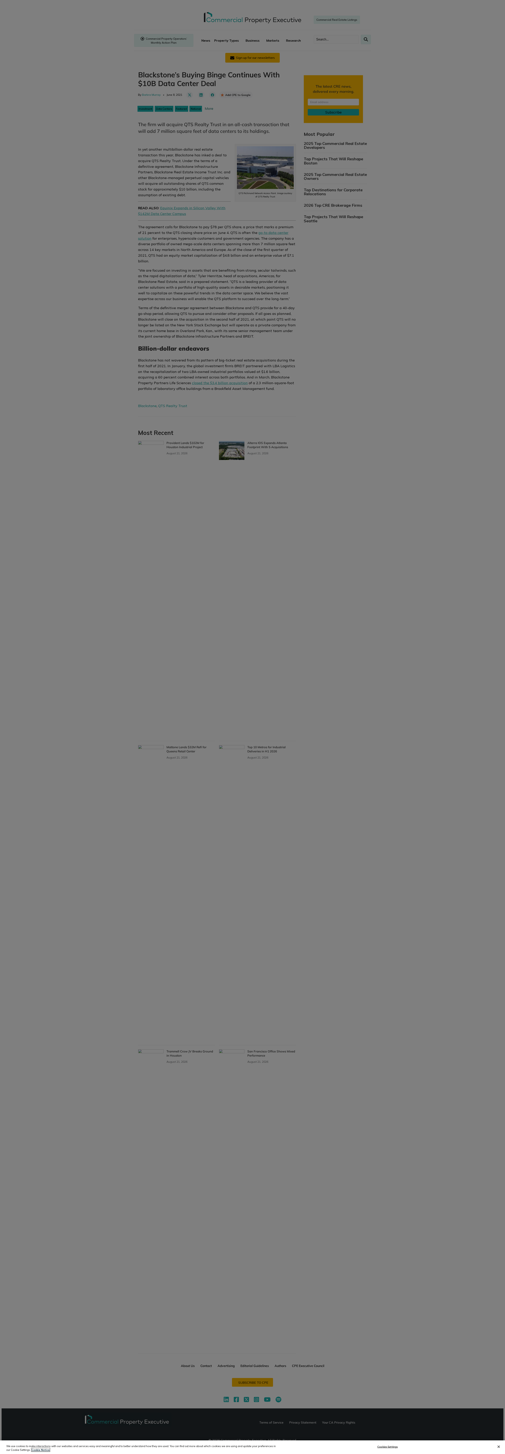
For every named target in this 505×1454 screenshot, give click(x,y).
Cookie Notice (41, 1449)
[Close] (498, 1446)
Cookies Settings (387, 1446)
